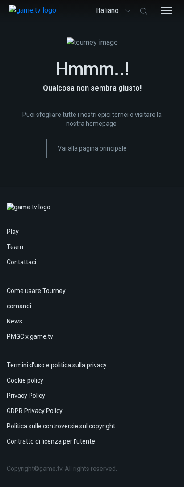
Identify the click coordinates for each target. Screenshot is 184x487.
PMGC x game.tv (30, 336)
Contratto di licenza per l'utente (51, 441)
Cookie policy (25, 380)
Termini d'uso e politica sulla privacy (57, 365)
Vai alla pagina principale (92, 148)
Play (13, 231)
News (14, 321)
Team (15, 246)
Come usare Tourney (36, 290)
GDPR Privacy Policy (35, 410)
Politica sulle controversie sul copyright (61, 426)
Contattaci (21, 262)
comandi (19, 306)
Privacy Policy (26, 395)
